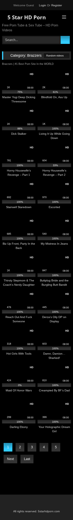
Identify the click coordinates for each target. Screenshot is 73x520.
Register (56, 5)
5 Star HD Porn (26, 17)
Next (10, 459)
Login (42, 5)
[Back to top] (61, 508)
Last (27, 459)
